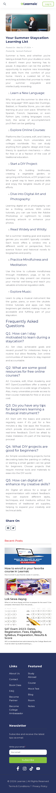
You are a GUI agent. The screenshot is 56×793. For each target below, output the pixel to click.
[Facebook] (18, 770)
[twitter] (13, 528)
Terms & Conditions (19, 786)
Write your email (17, 747)
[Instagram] (24, 770)
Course (32, 683)
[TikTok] (31, 770)
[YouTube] (38, 770)
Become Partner (14, 698)
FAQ (11, 691)
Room (31, 700)
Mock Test (33, 688)
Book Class (15, 685)
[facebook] (8, 528)
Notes (31, 706)
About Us (14, 673)
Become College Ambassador (16, 710)
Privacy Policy (39, 786)
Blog (30, 694)
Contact (13, 679)
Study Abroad (32, 675)
